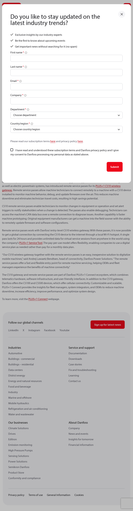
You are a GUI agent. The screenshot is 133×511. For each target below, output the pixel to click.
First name (17, 52)
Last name (17, 66)
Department (18, 109)
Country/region (20, 123)
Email (14, 81)
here (52, 141)
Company (16, 95)
